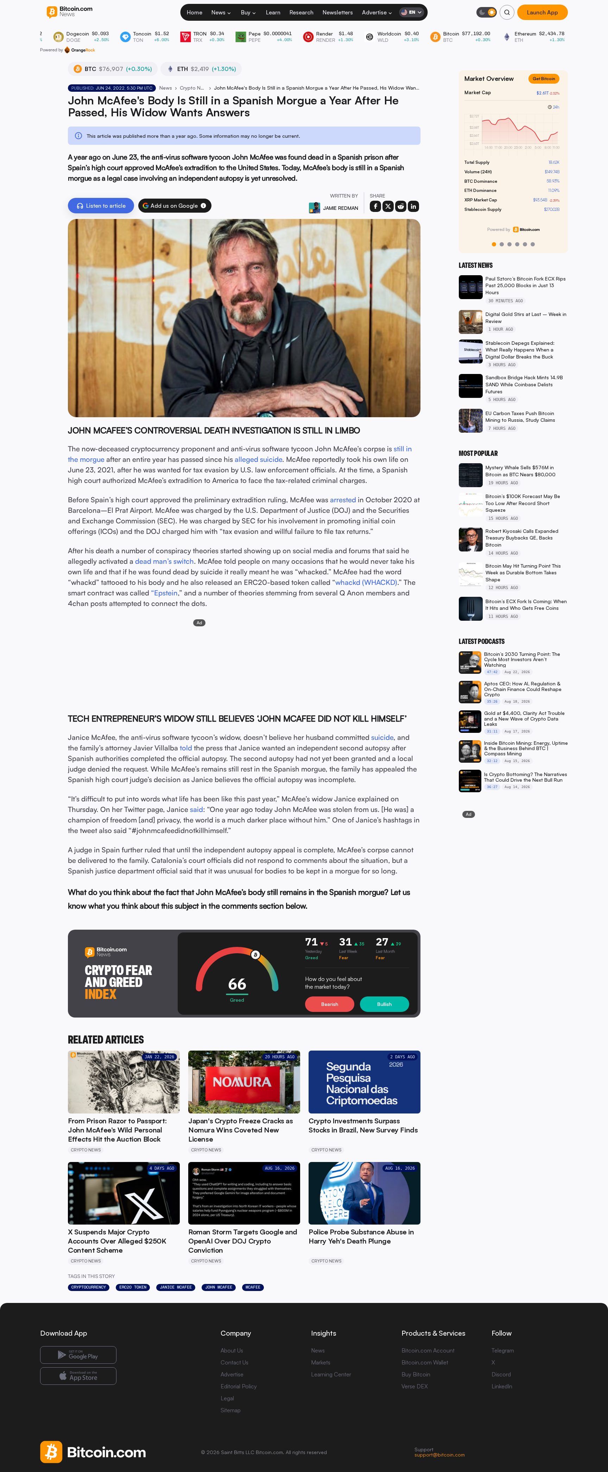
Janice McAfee (176, 1287)
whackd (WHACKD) (366, 582)
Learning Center (331, 1374)
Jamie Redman (340, 208)
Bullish (384, 1004)
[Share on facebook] (375, 206)
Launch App (543, 12)
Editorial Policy (239, 1386)
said (196, 809)
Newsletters (338, 12)
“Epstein (164, 592)
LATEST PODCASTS (482, 641)
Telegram (503, 1350)
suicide (382, 737)
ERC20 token (132, 1287)
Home (194, 12)
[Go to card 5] (525, 244)
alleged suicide (258, 459)
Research (302, 12)
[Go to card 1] (494, 244)
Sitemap (231, 1410)
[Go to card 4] (517, 244)
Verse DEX (414, 1386)
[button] (203, 205)
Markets (320, 1362)
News (218, 12)
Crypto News (193, 88)
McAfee (253, 1287)
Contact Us (234, 1362)
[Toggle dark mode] (486, 12)
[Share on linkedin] (413, 206)
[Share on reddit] (400, 206)
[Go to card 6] (533, 244)
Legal (227, 1398)
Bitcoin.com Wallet (424, 1362)
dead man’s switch (164, 561)
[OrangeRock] (79, 49)
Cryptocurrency (88, 1287)
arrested (343, 499)
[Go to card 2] (502, 244)
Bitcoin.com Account (428, 1350)
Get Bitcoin (547, 84)
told (186, 747)
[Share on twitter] (388, 206)
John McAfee (218, 1287)
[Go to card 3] (509, 244)
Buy (246, 12)
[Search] (507, 12)
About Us (232, 1350)
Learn (273, 12)
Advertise (374, 12)
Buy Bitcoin (415, 1374)
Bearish (329, 1004)
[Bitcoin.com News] (69, 12)
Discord (501, 1374)
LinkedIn (502, 1386)
